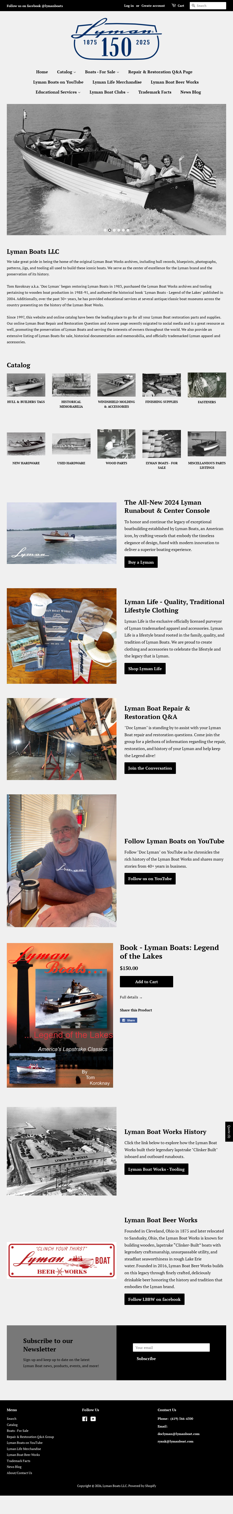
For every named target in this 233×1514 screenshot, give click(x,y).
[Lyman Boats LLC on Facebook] (84, 1420)
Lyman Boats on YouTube (58, 82)
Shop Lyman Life (145, 668)
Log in (129, 5)
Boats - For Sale (100, 71)
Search (11, 1419)
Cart (181, 5)
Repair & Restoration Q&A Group (30, 1437)
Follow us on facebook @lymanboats (35, 6)
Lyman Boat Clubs (108, 92)
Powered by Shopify (142, 1486)
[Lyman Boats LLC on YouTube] (93, 1420)
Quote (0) (229, 1131)
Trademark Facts (154, 92)
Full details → (131, 997)
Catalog (65, 71)
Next (216, 169)
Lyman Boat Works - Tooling (156, 1169)
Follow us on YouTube (150, 878)
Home (42, 71)
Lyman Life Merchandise (117, 82)
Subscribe (146, 1358)
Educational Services (57, 92)
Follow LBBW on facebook (154, 1299)
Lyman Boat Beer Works (175, 82)
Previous (16, 169)
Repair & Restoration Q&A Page (160, 71)
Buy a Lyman (141, 562)
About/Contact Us (19, 1473)
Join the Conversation (150, 768)
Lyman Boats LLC (115, 1486)
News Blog (190, 92)
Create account (153, 5)
